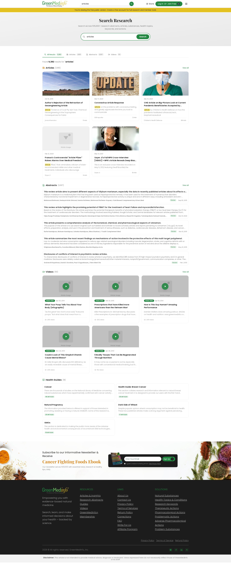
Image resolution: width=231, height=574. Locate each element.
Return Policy (125, 512)
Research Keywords (166, 504)
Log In (160, 3)
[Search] (131, 4)
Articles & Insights (90, 495)
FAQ (119, 520)
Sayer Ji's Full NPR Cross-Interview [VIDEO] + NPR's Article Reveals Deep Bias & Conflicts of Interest (114, 160)
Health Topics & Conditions (171, 499)
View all (186, 68)
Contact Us (124, 499)
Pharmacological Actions (170, 512)
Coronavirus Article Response (109, 102)
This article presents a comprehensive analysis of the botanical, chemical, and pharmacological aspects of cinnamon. (102, 223)
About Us (122, 495)
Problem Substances (167, 529)
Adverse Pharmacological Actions (170, 523)
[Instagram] (170, 550)
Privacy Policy (125, 504)
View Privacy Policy (155, 464)
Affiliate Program (127, 529)
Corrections (124, 516)
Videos (84, 508)
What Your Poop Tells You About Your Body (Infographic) (63, 306)
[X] (187, 550)
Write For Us (124, 525)
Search (142, 36)
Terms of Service (164, 540)
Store (151, 3)
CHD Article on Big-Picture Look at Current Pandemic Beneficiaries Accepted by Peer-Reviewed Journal (165, 105)
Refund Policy (182, 540)
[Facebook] (176, 550)
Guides (84, 504)
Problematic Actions (167, 516)
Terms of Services (127, 508)
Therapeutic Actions (167, 508)
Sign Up (167, 459)
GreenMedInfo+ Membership (89, 514)
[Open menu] (186, 3)
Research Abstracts (91, 499)
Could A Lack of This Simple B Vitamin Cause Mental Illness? (63, 356)
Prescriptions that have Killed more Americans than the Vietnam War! (111, 306)
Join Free (171, 3)
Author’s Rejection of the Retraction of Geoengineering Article (64, 104)
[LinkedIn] (181, 550)
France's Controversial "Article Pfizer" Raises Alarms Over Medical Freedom (63, 159)
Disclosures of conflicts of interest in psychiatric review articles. (75, 254)
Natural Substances (167, 495)
